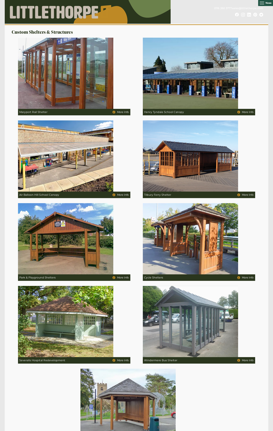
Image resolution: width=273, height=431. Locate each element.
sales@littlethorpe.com (247, 8)
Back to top (265, 428)
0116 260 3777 (223, 8)
